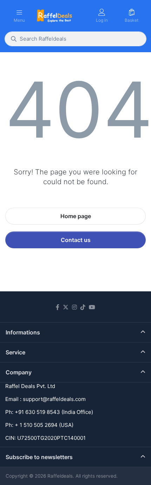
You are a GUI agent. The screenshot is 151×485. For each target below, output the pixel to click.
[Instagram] (74, 307)
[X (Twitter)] (66, 307)
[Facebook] (57, 307)
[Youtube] (92, 307)
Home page (75, 216)
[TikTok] (83, 307)
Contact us (76, 239)
